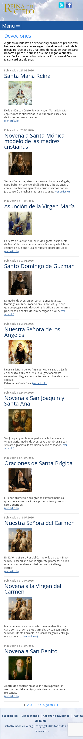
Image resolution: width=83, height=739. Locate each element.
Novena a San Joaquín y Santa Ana (34, 400)
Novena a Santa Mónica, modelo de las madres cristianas (35, 141)
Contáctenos (30, 716)
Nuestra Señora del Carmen (39, 523)
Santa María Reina (27, 76)
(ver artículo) (11, 121)
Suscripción (10, 716)
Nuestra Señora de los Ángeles (32, 332)
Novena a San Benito (30, 651)
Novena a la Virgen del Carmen (32, 588)
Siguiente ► (51, 705)
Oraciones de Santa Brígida (38, 463)
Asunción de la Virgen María (39, 206)
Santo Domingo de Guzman (39, 266)
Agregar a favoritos (56, 716)
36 (39, 705)
